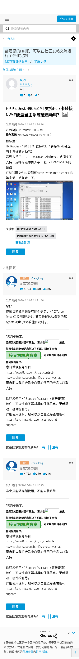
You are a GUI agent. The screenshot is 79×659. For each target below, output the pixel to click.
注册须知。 (42, 651)
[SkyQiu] (11, 84)
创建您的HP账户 (16, 61)
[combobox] (39, 29)
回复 (15, 252)
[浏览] (6, 19)
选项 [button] (73, 39)
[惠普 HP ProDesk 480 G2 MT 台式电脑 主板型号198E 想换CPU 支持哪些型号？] (28, 69)
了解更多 (40, 61)
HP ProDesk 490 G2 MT (31, 229)
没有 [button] (55, 447)
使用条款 (28, 651)
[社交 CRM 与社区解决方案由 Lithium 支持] (48, 634)
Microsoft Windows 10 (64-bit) (35, 236)
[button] (70, 80)
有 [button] (43, 447)
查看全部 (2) (23, 242)
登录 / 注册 (66, 18)
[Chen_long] (11, 282)
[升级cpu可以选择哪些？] (24, 69)
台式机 (11, 39)
